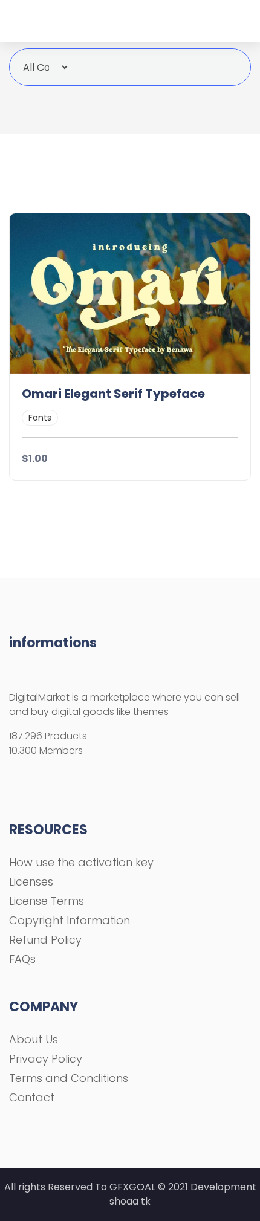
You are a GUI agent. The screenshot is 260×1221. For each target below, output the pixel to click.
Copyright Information (69, 920)
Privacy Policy (45, 1058)
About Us (33, 1039)
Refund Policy (45, 939)
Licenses (31, 881)
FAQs (22, 959)
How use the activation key (81, 862)
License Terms (46, 900)
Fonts (39, 418)
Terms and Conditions (68, 1078)
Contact (31, 1097)
